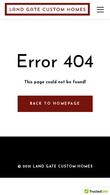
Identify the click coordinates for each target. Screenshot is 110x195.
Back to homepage (55, 104)
